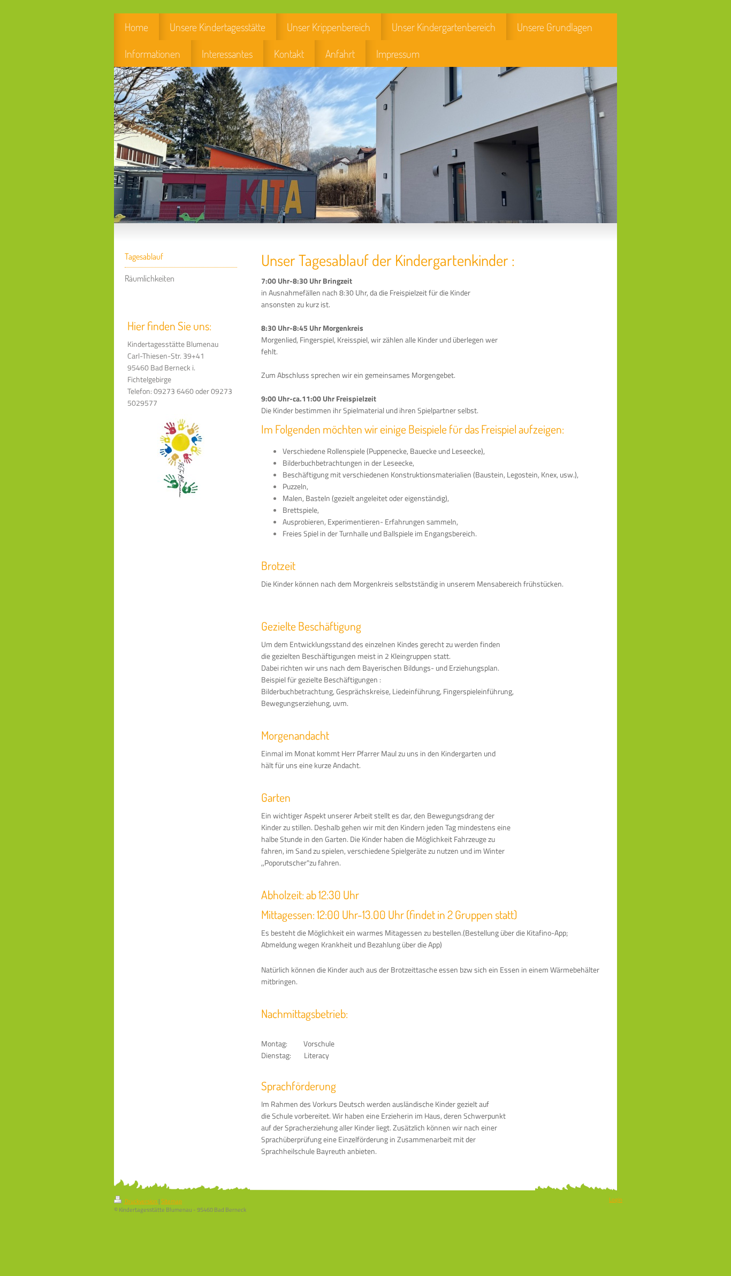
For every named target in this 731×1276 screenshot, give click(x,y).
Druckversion (141, 1201)
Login (615, 1199)
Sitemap (171, 1201)
